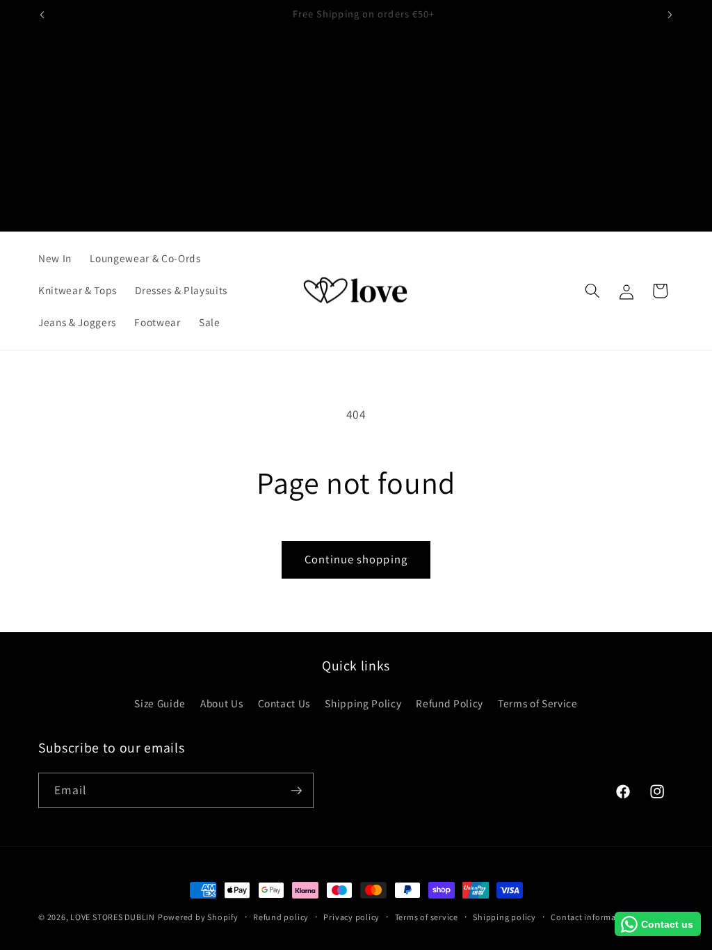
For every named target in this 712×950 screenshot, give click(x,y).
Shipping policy (504, 917)
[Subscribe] (296, 791)
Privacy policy (351, 917)
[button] (592, 290)
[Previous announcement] (42, 14)
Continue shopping (356, 559)
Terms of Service (538, 703)
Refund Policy (449, 703)
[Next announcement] (670, 14)
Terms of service (426, 917)
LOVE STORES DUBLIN (112, 917)
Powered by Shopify (198, 917)
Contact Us (284, 703)
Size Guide (160, 703)
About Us (221, 703)
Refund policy (281, 917)
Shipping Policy (363, 703)
